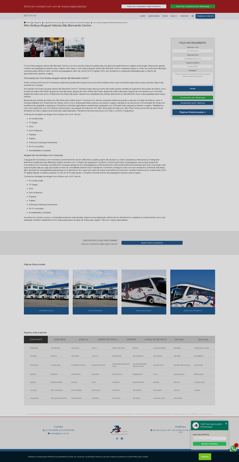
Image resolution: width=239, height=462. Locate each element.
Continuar (205, 457)
